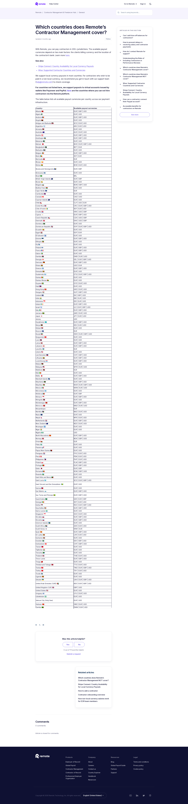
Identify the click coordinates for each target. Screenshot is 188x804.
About (90, 762)
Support (114, 773)
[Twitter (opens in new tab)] (143, 795)
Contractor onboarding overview (91, 695)
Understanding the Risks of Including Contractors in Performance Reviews (133, 60)
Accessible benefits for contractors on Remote (132, 107)
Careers (91, 765)
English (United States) (92, 795)
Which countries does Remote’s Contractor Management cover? (135, 68)
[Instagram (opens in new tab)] (150, 795)
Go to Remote (129, 4)
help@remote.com (44, 82)
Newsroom (92, 780)
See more (134, 114)
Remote (38, 12)
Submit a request (74, 654)
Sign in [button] (143, 4)
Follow (108, 39)
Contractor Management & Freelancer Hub (60, 12)
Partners (114, 769)
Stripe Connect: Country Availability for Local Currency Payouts (66, 66)
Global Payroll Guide (118, 765)
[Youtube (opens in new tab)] (130, 795)
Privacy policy (138, 765)
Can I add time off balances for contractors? (135, 36)
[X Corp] (39, 625)
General (82, 12)
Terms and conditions (141, 762)
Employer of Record (73, 762)
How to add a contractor (88, 691)
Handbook (92, 776)
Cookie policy (138, 769)
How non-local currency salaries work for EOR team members (93, 700)
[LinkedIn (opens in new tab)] (137, 795)
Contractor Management (74, 769)
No (79, 644)
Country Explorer (94, 773)
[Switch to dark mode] (150, 4)
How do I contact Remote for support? (134, 52)
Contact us (92, 769)
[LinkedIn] (43, 625)
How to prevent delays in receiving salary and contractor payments (135, 44)
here (67, 55)
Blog (112, 762)
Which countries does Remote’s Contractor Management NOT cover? (93, 679)
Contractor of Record (73, 773)
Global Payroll (71, 765)
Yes (67, 644)
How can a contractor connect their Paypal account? (135, 100)
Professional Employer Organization (74, 777)
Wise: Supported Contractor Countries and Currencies (61, 70)
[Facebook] (36, 625)
